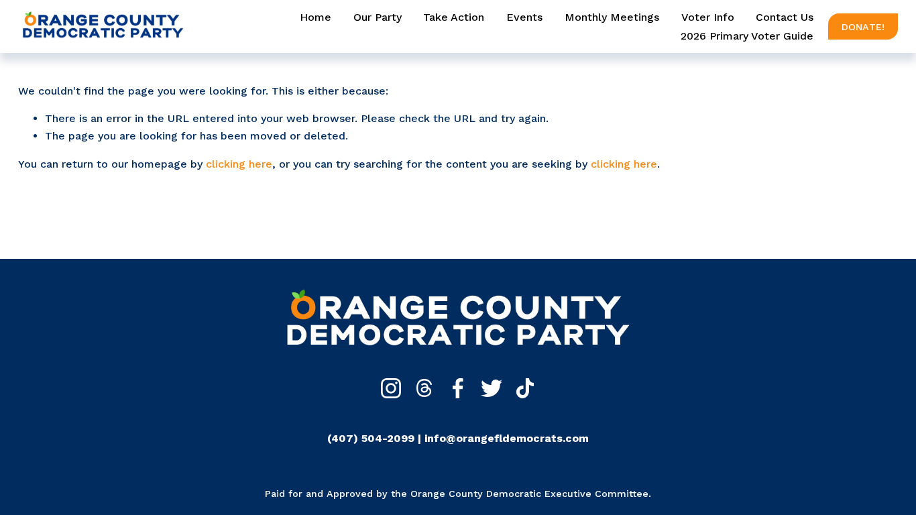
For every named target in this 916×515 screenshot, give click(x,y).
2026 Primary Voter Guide (747, 36)
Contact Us (784, 17)
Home (315, 17)
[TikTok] (525, 388)
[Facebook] (458, 388)
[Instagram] (391, 388)
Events (524, 17)
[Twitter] (491, 388)
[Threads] (424, 388)
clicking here (239, 164)
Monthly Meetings (612, 17)
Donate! (863, 26)
